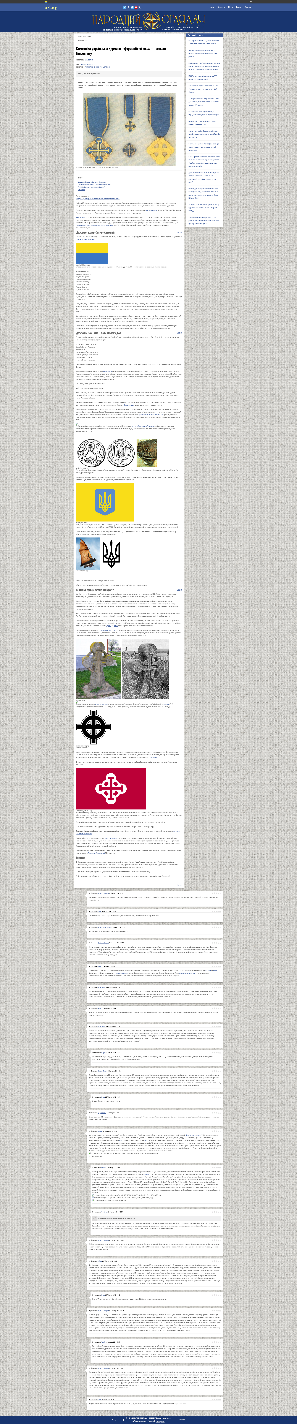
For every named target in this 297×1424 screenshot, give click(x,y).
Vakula (100, 1261)
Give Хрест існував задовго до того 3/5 (216, 966)
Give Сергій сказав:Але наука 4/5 (218, 1212)
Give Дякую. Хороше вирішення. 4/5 (218, 1071)
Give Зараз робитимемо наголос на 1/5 (213, 1008)
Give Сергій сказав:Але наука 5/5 (220, 1212)
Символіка (89, 60)
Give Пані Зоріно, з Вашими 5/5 (220, 1342)
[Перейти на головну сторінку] (148, 21)
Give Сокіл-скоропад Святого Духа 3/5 (216, 911)
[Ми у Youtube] (136, 7)
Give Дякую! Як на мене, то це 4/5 (218, 987)
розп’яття (154, 757)
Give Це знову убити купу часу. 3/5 (216, 1053)
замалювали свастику (187, 973)
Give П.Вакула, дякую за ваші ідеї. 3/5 (216, 1311)
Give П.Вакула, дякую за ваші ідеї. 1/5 (213, 1311)
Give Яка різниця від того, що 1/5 (213, 1261)
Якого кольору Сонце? (194, 1135)
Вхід (250, 2)
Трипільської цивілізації (96, 853)
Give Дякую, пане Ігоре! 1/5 (213, 1113)
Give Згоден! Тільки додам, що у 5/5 (220, 1295)
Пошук (238, 7)
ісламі (116, 626)
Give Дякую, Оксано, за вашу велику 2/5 (214, 1097)
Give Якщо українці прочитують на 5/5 (220, 1399)
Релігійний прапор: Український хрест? (91, 187)
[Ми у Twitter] (132, 7)
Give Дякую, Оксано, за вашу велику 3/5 (216, 1097)
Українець (104, 1212)
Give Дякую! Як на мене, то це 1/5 (213, 987)
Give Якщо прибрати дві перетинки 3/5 (216, 1168)
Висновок (81, 190)
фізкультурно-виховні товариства (151, 415)
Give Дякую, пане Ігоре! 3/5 (216, 1113)
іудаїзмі (108, 626)
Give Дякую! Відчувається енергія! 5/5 (220, 893)
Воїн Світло (102, 987)
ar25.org (51, 7)
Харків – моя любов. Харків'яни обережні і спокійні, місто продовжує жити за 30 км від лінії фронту (204, 134)
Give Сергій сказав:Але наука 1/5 (213, 1212)
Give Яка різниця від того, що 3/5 (216, 1261)
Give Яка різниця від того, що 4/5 (218, 1261)
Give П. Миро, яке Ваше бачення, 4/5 (218, 1026)
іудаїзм (208, 970)
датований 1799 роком (101, 704)
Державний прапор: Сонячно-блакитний (92, 182)
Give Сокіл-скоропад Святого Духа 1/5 (213, 911)
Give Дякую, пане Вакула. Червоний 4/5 (218, 1368)
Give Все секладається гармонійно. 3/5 (216, 927)
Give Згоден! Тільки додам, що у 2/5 (214, 1295)
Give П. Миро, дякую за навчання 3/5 (216, 1240)
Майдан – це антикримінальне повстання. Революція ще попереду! (97, 199)
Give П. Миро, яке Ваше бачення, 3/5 (216, 1026)
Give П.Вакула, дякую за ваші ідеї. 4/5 (218, 1311)
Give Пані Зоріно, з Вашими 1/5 (213, 1342)
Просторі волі (129, 405)
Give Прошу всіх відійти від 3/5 (216, 943)
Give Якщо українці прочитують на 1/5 (213, 1399)
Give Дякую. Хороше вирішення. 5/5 (220, 1071)
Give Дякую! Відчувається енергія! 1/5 (213, 893)
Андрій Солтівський (104, 927)
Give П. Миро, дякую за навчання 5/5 (220, 1240)
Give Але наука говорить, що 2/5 (214, 1131)
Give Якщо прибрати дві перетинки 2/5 (214, 1168)
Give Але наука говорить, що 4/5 (218, 1131)
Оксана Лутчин (103, 1071)
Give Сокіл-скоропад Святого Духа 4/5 (218, 911)
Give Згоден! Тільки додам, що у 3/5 (216, 1295)
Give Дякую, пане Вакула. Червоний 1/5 (213, 1368)
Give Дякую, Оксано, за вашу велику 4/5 (218, 1097)
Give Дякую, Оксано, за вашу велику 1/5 (213, 1097)
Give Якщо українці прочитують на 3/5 (216, 1399)
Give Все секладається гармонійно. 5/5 (220, 927)
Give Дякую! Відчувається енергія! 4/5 (218, 893)
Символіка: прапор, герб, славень (97, 67)
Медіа (230, 7)
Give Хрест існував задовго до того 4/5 (218, 966)
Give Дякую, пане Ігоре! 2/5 (214, 1113)
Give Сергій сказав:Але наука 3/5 (216, 1212)
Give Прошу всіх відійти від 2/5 (214, 943)
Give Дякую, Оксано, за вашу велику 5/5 (220, 1097)
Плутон (146, 1174)
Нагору (179, 232)
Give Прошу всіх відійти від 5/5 (220, 943)
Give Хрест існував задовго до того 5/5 (220, 966)
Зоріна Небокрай (103, 893)
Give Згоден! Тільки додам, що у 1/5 (213, 1295)
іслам (215, 970)
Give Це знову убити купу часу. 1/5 (213, 1053)
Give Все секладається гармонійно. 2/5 (214, 927)
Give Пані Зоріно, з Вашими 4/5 (218, 1342)
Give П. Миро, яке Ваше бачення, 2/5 (214, 1026)
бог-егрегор (107, 371)
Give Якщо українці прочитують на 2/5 (214, 1399)
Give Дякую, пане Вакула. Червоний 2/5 (214, 1368)
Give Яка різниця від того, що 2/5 (214, 1261)
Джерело (166, 704)
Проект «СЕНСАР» (88, 64)
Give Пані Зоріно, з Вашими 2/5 (214, 1342)
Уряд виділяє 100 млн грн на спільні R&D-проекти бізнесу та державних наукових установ (203, 53)
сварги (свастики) (111, 838)
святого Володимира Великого (143, 426)
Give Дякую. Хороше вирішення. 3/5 (216, 1071)
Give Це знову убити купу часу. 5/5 (220, 1053)
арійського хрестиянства (109, 630)
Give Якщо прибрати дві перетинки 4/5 (218, 1168)
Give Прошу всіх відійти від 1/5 (213, 943)
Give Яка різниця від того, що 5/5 (220, 1261)
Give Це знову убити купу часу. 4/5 (218, 1053)
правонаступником (151, 210)
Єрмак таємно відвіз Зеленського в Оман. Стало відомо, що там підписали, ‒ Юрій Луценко (203, 89)
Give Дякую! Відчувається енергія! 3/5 (216, 893)
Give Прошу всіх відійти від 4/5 (218, 943)
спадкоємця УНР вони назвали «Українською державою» (94, 225)
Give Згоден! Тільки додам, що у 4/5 (218, 1295)
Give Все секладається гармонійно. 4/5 (218, 927)
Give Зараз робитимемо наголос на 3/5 (216, 1008)
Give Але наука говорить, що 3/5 (216, 1131)
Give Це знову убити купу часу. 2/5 (214, 1053)
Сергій (100, 1131)
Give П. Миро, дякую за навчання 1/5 (213, 1240)
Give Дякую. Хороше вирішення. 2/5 (214, 1071)
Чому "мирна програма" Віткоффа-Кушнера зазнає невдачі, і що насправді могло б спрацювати (204, 147)
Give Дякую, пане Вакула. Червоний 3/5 (216, 1368)
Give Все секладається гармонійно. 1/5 (213, 927)
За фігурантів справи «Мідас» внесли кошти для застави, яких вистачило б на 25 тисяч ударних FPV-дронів (204, 102)
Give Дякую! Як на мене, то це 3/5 (216, 987)
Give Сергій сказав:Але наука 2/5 (214, 1212)
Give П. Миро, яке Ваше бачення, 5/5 (220, 1026)
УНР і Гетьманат (81, 217)
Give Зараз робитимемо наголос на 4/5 (218, 1008)
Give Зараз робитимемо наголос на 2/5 (214, 1008)
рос (146, 1140)
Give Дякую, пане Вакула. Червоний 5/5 (220, 1368)
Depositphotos (160, 1422)
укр (120, 1140)
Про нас (248, 7)
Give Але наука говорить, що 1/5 (213, 1131)
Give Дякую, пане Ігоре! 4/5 (218, 1113)
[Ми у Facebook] (128, 7)
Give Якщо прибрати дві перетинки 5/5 (220, 1168)
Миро (100, 911)
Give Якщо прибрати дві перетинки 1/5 (213, 1168)
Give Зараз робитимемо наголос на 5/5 (220, 1008)
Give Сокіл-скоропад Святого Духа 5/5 (220, 911)
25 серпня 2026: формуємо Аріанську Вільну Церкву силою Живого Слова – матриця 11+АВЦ (204, 208)
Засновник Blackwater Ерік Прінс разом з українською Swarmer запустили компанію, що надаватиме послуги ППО (204, 221)
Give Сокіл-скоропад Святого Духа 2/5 (214, 911)
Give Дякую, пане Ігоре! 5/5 (220, 1113)
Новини (211, 7)
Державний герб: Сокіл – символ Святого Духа (94, 184)
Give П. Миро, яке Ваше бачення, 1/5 (213, 1026)
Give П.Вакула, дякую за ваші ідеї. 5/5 (220, 1311)
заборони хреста (122, 973)
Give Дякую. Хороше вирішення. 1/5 (213, 1071)
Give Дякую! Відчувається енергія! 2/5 (214, 893)
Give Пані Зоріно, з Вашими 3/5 (216, 1342)
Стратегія (221, 7)
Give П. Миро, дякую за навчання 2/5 (214, 1240)
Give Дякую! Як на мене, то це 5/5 (220, 987)
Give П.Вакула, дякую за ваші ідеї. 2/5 (214, 1311)
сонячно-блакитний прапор (85, 239)
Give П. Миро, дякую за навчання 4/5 (218, 1240)
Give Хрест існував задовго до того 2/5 (214, 966)
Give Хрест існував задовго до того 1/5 (213, 966)
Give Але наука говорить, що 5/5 (220, 1131)
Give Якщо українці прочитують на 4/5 (218, 1399)
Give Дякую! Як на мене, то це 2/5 (214, 987)
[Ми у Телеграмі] (124, 7)
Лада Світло (102, 1113)
